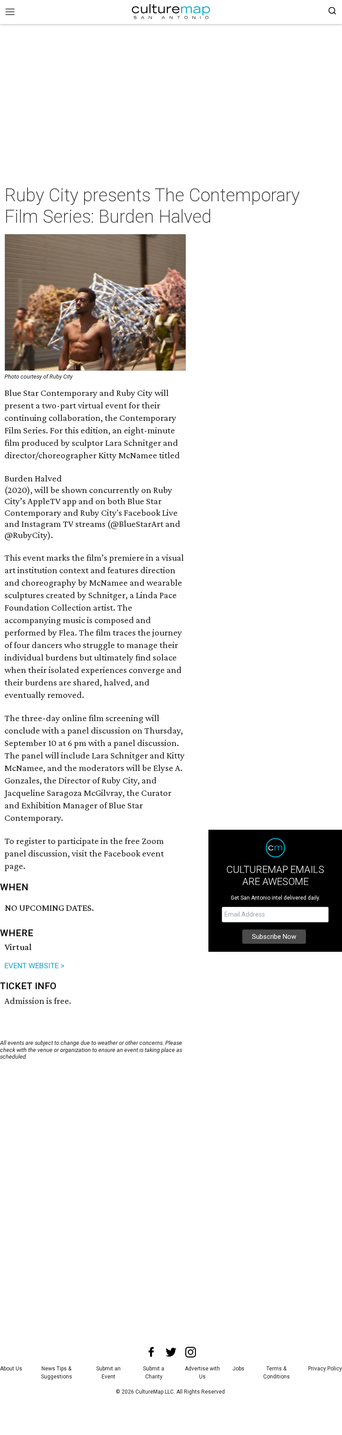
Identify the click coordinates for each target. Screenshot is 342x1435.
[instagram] (190, 1352)
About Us (11, 1369)
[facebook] (151, 1352)
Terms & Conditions (276, 1373)
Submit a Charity (153, 1373)
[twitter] (171, 1352)
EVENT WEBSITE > (34, 965)
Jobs (238, 1369)
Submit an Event (108, 1373)
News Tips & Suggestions (56, 1373)
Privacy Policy (325, 1369)
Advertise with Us (202, 1373)
